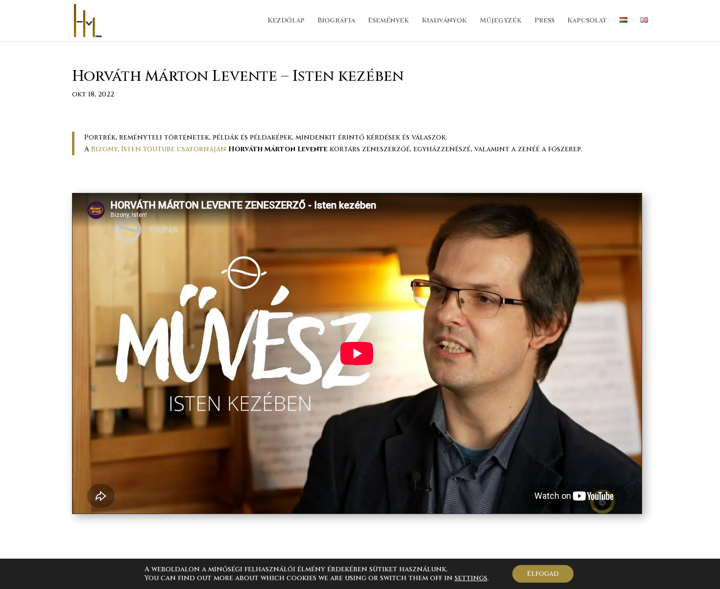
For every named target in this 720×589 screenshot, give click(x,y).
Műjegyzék (501, 21)
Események (388, 21)
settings (471, 578)
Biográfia (336, 21)
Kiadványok (444, 21)
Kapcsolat (587, 21)
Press (544, 21)
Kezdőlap (286, 21)
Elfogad (543, 573)
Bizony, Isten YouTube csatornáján (159, 149)
